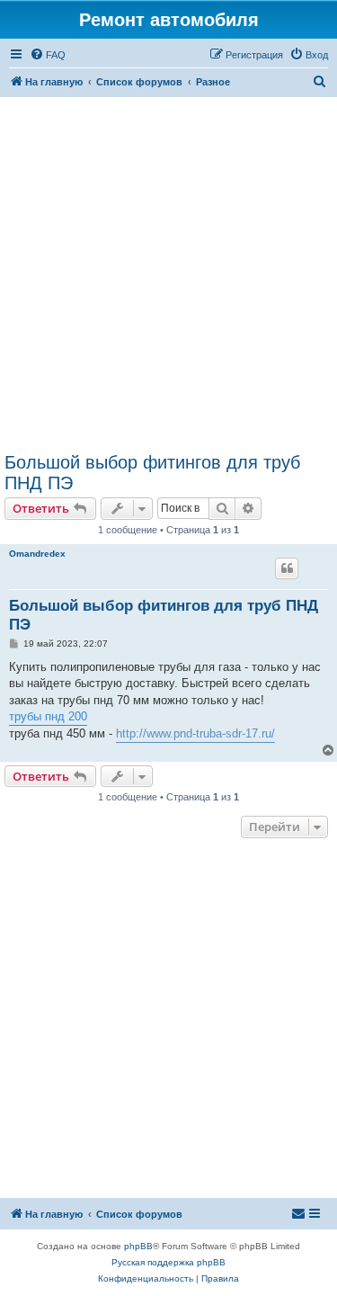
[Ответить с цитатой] (286, 568)
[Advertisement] (168, 274)
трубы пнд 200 (48, 716)
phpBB (138, 1246)
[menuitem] (48, 55)
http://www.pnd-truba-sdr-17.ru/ (195, 733)
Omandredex (37, 554)
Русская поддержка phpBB (168, 1262)
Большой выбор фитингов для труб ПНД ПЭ (152, 472)
